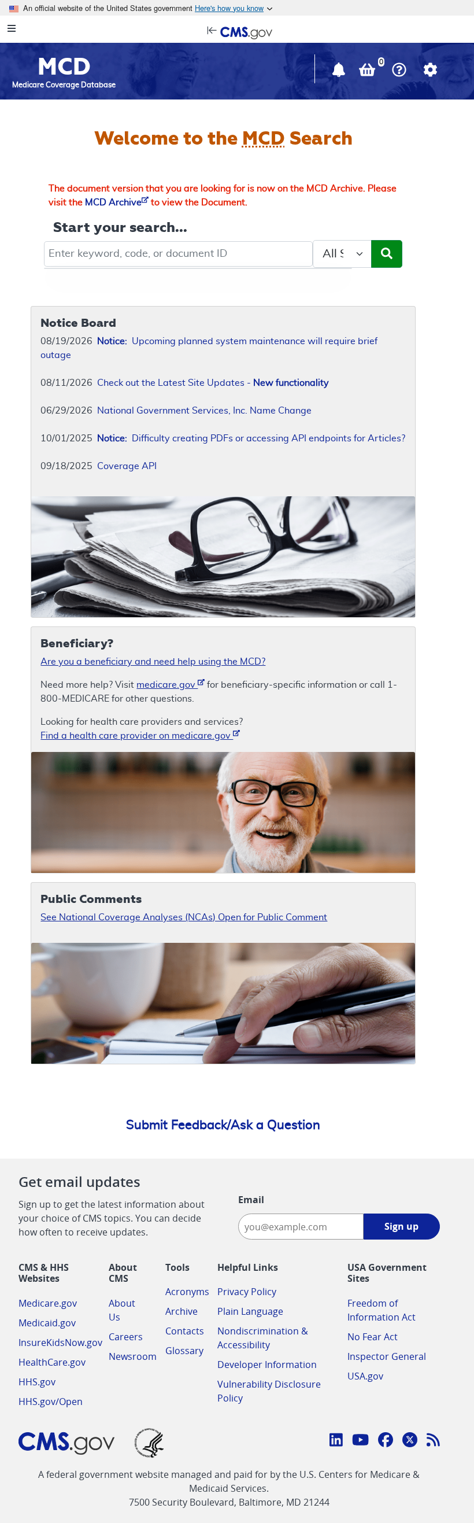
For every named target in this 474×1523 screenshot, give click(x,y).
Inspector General (386, 1356)
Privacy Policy (246, 1291)
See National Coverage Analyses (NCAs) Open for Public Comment (183, 917)
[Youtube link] (360, 1441)
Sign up (401, 1226)
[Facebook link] (385, 1441)
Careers (126, 1336)
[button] (339, 72)
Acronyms (187, 1291)
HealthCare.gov (52, 1362)
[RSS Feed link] (433, 1441)
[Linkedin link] (336, 1441)
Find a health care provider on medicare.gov (136, 735)
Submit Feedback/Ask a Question (223, 1125)
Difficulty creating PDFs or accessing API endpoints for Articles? (251, 438)
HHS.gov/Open (50, 1401)
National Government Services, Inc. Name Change (204, 410)
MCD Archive (113, 202)
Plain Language (250, 1311)
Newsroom (133, 1356)
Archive (181, 1311)
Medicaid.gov (47, 1323)
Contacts (184, 1331)
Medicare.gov (47, 1303)
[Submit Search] (386, 254)
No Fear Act (372, 1336)
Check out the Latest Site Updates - (213, 383)
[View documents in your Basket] (368, 72)
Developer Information (267, 1364)
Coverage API (127, 466)
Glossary (184, 1350)
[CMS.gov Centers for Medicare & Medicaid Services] (237, 31)
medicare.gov (167, 684)
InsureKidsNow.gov (60, 1342)
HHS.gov (36, 1382)
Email (251, 1199)
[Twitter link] (409, 1441)
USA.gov (365, 1376)
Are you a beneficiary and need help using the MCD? (152, 661)
